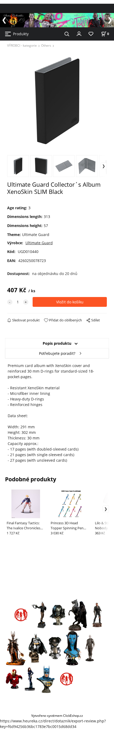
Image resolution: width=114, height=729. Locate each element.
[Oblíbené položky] (91, 34)
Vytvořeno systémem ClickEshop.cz (57, 715)
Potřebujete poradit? (57, 353)
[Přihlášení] (79, 33)
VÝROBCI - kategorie (22, 45)
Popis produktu (57, 343)
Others (46, 45)
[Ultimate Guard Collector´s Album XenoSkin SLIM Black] (57, 101)
